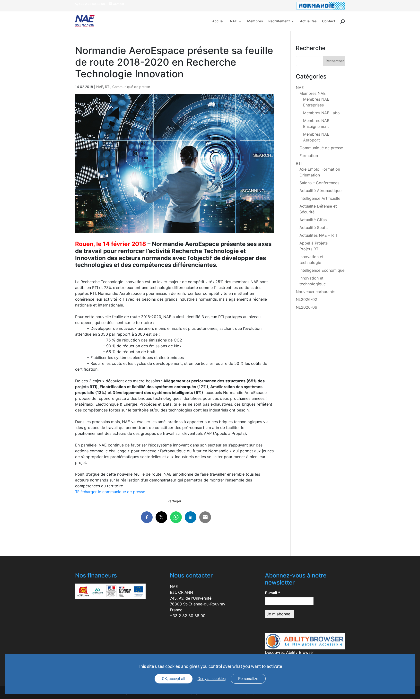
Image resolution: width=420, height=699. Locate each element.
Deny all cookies (212, 678)
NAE (233, 21)
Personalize (248, 678)
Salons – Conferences (319, 182)
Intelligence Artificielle (319, 198)
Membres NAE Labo (321, 112)
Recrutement (279, 21)
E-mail (272, 592)
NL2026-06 (306, 307)
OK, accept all (173, 678)
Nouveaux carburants (315, 291)
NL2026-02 (306, 299)
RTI (107, 87)
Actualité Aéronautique (320, 190)
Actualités (308, 21)
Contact (328, 21)
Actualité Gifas (313, 219)
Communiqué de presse (131, 87)
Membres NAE (312, 93)
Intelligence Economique (321, 270)
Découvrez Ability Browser (289, 652)
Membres (255, 21)
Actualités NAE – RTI (318, 235)
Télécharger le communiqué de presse (110, 491)
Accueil (218, 21)
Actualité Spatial (314, 227)
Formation (308, 155)
